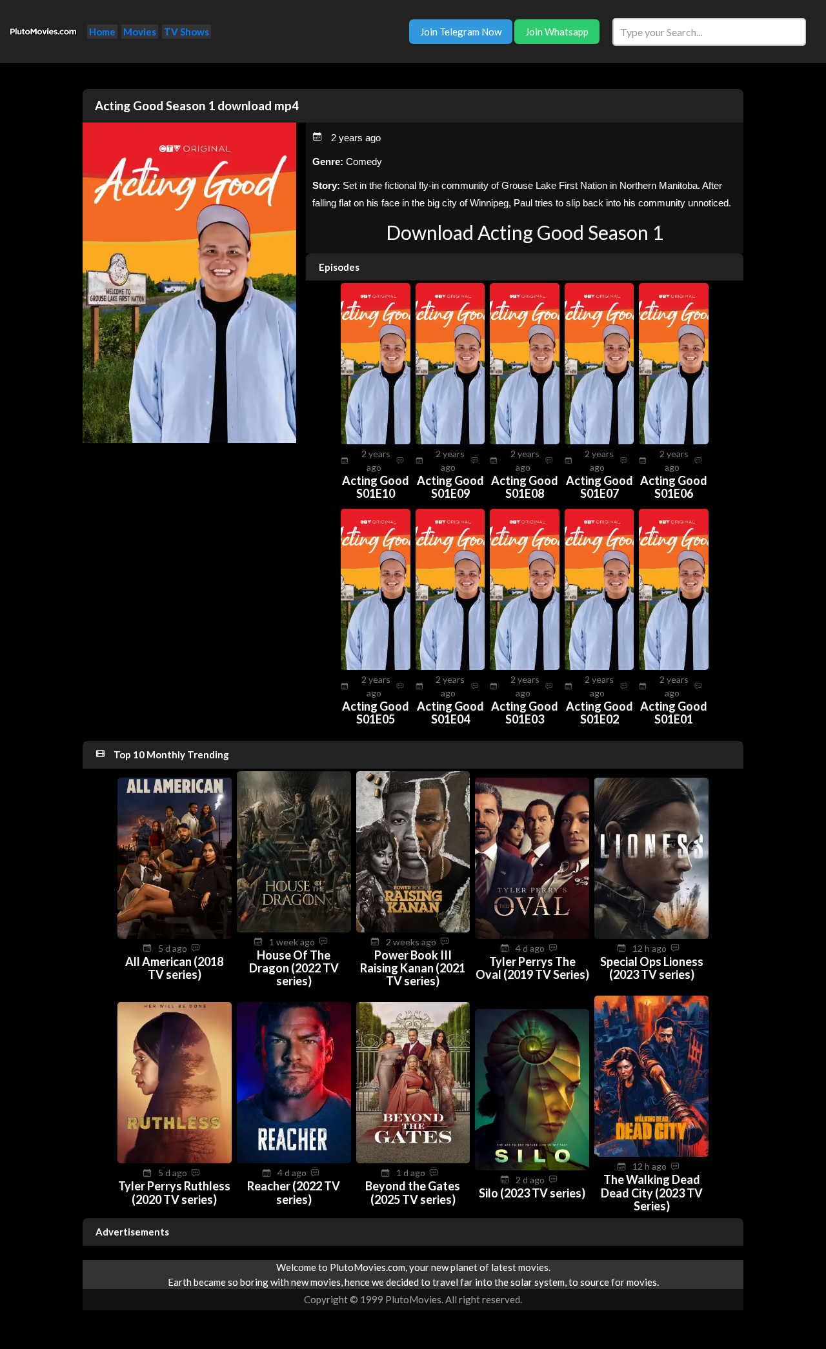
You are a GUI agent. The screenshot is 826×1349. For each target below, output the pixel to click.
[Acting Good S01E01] (674, 666)
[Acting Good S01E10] (375, 440)
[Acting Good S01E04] (450, 666)
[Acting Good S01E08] (524, 440)
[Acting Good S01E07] (599, 440)
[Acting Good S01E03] (524, 666)
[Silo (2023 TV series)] (532, 1166)
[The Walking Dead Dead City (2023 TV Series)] (651, 1153)
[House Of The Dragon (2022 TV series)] (294, 928)
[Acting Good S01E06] (674, 440)
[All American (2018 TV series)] (174, 935)
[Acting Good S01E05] (375, 666)
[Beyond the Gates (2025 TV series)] (413, 1159)
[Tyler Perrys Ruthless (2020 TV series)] (174, 1159)
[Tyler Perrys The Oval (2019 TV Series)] (532, 935)
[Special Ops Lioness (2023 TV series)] (651, 935)
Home (102, 31)
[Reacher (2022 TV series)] (294, 1159)
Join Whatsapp (557, 31)
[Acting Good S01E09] (450, 440)
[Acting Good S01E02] (599, 666)
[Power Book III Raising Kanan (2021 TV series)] (413, 928)
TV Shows (186, 31)
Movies (139, 31)
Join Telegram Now (460, 31)
